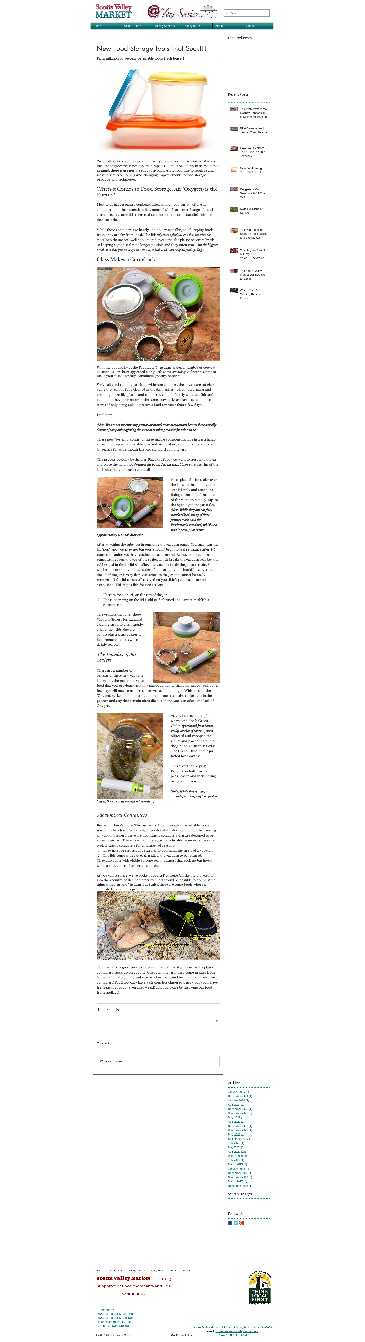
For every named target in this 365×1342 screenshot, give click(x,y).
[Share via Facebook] (98, 1009)
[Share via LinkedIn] (117, 1009)
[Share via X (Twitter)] (108, 1009)
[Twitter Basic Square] (236, 1223)
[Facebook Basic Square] (230, 1223)
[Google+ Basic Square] (241, 1223)
